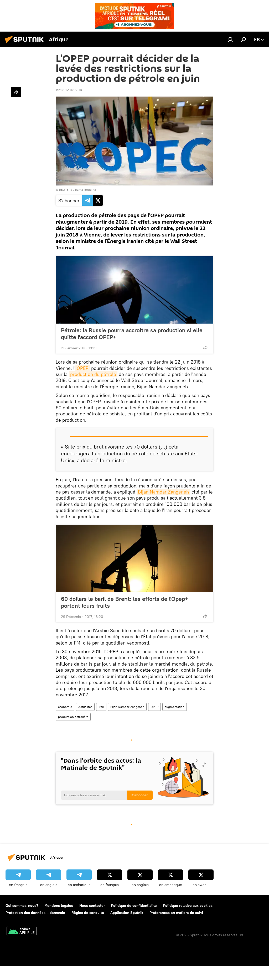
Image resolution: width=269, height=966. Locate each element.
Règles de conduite (87, 912)
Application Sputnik (126, 912)
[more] (205, 347)
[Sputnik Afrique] (26, 44)
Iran (101, 707)
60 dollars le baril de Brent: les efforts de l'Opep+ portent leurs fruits (124, 602)
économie (65, 707)
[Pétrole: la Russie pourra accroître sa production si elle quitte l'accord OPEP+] (134, 290)
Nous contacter (92, 905)
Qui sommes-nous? (22, 905)
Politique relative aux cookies (188, 905)
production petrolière (73, 717)
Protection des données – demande (35, 912)
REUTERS (65, 190)
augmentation (174, 707)
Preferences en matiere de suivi (176, 912)
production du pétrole (93, 374)
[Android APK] (21, 932)
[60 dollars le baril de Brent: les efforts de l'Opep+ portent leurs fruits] (134, 558)
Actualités (85, 707)
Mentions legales (58, 905)
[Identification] (230, 39)
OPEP (83, 368)
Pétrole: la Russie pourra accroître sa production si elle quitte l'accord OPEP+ (132, 333)
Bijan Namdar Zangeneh (163, 492)
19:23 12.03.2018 (69, 90)
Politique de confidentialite (134, 905)
